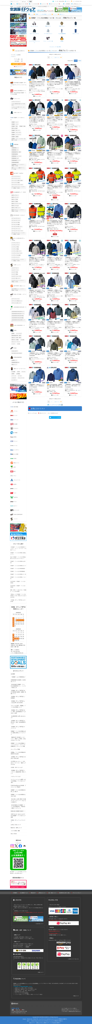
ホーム (13, 3)
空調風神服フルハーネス (16, 156)
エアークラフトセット (16, 176)
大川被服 (15, 432)
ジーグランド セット (16, 242)
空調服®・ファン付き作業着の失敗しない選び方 (18, 790)
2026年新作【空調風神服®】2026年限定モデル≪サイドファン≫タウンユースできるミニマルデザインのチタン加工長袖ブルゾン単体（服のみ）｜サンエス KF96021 (37, 84)
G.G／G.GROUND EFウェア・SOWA (17, 239)
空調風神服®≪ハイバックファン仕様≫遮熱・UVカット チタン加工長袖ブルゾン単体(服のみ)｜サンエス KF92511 (54, 153)
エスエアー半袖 (15, 272)
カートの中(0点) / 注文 (77, 1)
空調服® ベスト (15, 124)
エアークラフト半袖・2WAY (17, 180)
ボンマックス (16, 510)
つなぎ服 (22, 339)
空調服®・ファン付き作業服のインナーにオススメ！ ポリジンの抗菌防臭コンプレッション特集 (18, 745)
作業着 (15, 330)
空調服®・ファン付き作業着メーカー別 (18, 578)
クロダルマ (14, 377)
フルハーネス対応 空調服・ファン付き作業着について (18, 706)
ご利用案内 (67, 3)
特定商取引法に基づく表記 (64, 892)
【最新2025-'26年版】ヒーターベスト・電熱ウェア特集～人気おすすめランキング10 (18, 739)
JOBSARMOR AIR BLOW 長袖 (17, 317)
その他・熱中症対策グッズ (19, 325)
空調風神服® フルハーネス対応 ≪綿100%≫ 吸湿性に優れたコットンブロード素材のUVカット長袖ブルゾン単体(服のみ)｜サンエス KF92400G (37, 259)
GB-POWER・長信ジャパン (19, 285)
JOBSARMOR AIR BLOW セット (18, 311)
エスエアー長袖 (15, 274)
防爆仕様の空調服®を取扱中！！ (18, 811)
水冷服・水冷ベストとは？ (17, 767)
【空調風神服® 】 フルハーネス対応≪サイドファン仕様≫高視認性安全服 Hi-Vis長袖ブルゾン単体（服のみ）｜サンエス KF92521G (55, 187)
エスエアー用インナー (16, 278)
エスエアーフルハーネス (16, 276)
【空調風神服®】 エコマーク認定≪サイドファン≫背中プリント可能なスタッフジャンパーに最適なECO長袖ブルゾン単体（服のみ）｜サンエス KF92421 (73, 259)
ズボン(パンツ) (75, 33)
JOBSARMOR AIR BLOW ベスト (18, 313)
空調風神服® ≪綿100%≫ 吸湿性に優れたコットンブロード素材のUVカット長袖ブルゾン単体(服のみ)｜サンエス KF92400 (72, 222)
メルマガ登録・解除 (15, 830)
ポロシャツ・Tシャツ (16, 341)
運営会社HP (33, 892)
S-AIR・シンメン (17, 264)
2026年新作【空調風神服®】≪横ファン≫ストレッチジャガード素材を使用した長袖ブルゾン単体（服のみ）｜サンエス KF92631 (55, 83)
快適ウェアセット (15, 195)
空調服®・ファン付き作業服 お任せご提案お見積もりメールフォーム (18, 733)
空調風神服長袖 (15, 154)
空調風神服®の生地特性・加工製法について (18, 680)
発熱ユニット (14, 364)
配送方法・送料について (16, 827)
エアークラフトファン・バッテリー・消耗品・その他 (18, 187)
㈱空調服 (18, 373)
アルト (15, 475)
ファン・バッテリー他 (48, 41)
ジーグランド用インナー (16, 251)
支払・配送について (52, 892)
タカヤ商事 (16, 454)
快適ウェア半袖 (15, 199)
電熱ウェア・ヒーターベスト (20, 368)
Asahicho (16, 497)
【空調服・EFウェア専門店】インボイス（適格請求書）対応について (18, 772)
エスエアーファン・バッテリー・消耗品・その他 (18, 281)
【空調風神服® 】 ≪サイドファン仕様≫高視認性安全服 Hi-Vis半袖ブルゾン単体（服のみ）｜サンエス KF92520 (73, 186)
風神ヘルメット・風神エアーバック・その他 (18, 168)
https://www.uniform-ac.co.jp (20, 1011)
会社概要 (13, 674)
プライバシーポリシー (77, 892)
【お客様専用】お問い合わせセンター (18, 716)
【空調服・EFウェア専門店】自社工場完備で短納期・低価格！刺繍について (18, 692)
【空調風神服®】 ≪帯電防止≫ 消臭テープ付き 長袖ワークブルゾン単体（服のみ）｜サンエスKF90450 (73, 354)
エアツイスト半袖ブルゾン (17, 300)
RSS (12, 833)
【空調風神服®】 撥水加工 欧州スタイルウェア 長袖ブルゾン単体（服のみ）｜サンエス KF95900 (55, 323)
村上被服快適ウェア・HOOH (20, 192)
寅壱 (14, 471)
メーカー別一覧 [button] (34, 3)
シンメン (16, 518)
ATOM (15, 833)
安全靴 (15, 348)
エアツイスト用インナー (16, 302)
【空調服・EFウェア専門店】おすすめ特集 (18, 600)
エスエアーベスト (15, 270)
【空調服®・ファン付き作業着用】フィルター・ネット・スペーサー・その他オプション (18, 548)
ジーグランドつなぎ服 (16, 255)
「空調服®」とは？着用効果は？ (18, 677)
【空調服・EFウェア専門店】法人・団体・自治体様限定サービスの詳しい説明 (18, 711)
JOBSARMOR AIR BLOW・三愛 (18, 308)
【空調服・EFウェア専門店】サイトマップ (18, 727)
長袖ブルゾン (48, 26)
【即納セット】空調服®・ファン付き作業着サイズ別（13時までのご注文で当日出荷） (18, 596)
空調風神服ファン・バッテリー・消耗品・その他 (18, 165)
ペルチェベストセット (16, 101)
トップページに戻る (55, 417)
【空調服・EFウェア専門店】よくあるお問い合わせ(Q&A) (18, 701)
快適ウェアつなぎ (15, 205)
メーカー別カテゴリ (18, 402)
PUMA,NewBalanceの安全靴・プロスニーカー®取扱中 (18, 786)
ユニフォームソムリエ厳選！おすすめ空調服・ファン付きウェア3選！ (18, 781)
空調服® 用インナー (16, 130)
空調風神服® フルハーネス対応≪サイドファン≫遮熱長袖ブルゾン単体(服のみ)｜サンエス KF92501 (72, 153)
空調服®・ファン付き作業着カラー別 (18, 574)
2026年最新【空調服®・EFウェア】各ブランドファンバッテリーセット (18, 84)
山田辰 (15, 484)
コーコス (19, 375)
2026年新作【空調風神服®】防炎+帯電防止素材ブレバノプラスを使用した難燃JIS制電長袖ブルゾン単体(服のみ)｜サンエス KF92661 (37, 154)
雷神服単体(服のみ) (15, 362)
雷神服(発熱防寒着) (18, 357)
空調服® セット (15, 122)
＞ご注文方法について (39, 923)
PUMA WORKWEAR (18, 514)
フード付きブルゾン (48, 33)
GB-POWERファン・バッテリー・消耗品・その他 (18, 289)
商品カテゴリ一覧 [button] (22, 3)
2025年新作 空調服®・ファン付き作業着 (17, 582)
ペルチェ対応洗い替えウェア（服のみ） (18, 104)
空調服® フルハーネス (16, 132)
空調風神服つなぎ (15, 158)
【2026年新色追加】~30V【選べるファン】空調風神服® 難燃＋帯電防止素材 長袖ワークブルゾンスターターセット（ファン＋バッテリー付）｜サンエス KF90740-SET (55, 223)
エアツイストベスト (15, 298)
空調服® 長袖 (22, 126)
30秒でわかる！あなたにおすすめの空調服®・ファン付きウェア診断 (18, 815)
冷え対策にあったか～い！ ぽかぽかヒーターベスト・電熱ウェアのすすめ (18, 763)
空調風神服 (16, 144)
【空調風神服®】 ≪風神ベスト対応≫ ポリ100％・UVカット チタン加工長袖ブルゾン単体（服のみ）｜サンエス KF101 (37, 323)
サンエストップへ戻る (54, 46)
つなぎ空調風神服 (62, 33)
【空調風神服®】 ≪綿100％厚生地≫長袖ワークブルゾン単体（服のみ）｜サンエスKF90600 (72, 386)
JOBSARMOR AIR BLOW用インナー (18, 320)
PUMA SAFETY (15, 351)
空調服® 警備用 (15, 136)
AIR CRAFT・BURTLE (18, 173)
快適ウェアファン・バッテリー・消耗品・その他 (18, 210)
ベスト (75, 26)
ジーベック (14, 375)
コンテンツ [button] (44, 3)
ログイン (68, 1)
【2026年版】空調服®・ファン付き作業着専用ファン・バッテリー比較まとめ (18, 686)
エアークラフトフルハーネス (17, 184)
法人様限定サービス (24, 892)
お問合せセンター (77, 3)
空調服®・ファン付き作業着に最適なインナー (18, 553)
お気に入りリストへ (19, 66)
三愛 (14, 467)
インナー (13, 343)
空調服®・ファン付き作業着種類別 (17, 568)
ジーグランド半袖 (15, 246)
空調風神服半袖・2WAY (16, 152)
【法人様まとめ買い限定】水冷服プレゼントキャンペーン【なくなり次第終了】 (18, 800)
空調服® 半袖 (14, 126)
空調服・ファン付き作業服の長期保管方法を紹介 (18, 753)
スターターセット (34, 26)
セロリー (15, 505)
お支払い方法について (16, 824)
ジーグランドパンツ (15, 257)
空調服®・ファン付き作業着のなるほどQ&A (18, 795)
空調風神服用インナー (16, 160)
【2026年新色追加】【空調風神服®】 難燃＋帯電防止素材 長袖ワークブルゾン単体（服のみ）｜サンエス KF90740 (55, 386)
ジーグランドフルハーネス (17, 253)
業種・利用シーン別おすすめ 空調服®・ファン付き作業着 (18, 590)
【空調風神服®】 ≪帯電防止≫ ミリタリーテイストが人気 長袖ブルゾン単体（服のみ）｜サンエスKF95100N (55, 354)
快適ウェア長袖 (15, 201)
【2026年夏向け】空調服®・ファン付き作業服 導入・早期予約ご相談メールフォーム (18, 806)
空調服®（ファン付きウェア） (17, 118)
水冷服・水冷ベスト (18, 112)
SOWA (18, 371)
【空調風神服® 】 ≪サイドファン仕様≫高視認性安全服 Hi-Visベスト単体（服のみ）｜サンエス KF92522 (37, 222)
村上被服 (13, 371)
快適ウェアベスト (15, 197)
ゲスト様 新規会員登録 (59, 1)
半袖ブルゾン (62, 26)
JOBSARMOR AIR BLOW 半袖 (17, 315)
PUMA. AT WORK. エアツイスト (18, 295)
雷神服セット (14, 360)
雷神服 (61, 41)
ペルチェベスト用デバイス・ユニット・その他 (18, 108)
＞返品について (76, 995)
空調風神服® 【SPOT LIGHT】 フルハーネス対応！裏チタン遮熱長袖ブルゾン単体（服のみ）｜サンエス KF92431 (37, 291)
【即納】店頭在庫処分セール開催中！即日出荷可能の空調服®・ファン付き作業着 (18, 92)
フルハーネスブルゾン (34, 33)
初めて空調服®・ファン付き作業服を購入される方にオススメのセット (18, 557)
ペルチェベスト (17, 98)
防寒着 (13, 333)
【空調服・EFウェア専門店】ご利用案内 (18, 697)
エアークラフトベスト (16, 178)
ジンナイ (15, 488)
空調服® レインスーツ (16, 134)
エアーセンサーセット (16, 218)
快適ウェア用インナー (16, 207)
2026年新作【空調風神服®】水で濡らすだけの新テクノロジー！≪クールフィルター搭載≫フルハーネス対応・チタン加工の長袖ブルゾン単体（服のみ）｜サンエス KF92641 (37, 119)
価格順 (79, 60)
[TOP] (23, 9)
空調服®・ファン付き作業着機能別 (17, 571)
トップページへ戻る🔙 (56, 404)
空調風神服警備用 (15, 162)
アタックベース (21, 377)
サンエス (23, 371)
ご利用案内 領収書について (54, 934)
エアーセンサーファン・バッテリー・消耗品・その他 (18, 233)
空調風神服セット (15, 147)
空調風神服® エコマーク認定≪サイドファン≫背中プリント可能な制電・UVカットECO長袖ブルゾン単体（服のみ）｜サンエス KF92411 (55, 259)
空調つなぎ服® (14, 128)
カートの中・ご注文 (17, 64)
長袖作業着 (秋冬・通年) (16, 335)
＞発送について (40, 972)
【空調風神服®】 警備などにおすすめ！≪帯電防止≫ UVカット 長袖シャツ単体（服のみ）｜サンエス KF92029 (72, 291)
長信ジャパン (16, 462)
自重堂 (13, 373)
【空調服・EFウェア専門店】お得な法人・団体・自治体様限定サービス (18, 722)
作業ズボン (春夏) (15, 339)
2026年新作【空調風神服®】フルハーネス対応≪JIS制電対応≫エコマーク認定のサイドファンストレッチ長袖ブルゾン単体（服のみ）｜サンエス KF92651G (72, 119)
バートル (15, 411)
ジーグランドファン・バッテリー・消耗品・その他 (18, 260)
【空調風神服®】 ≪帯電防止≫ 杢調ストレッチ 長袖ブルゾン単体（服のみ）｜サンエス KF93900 (73, 323)
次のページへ (57, 57)
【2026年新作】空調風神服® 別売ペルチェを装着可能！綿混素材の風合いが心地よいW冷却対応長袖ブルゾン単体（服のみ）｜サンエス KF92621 (72, 83)
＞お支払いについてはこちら (73, 958)
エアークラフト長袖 (15, 182)
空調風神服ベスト (15, 149)
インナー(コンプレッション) (34, 42)
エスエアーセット (15, 267)
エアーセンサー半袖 (15, 222)
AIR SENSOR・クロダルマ (19, 215)
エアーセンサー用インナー (17, 226)
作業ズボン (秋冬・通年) (16, 337)
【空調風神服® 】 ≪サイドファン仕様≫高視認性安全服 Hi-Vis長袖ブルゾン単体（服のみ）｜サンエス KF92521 (37, 186)
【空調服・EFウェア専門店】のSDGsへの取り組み (18, 757)
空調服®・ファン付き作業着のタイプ (18, 565)
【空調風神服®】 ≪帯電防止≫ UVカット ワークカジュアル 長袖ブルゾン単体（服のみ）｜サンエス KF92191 (54, 291)
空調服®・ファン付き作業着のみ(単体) (17, 562)
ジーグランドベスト (15, 244)
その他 (18, 343)
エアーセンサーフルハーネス (17, 230)
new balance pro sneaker (17, 353)
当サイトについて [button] (54, 3)
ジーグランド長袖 (15, 249)
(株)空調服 (16, 406)
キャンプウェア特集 (15, 749)
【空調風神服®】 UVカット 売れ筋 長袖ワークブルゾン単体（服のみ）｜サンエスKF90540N (37, 354)
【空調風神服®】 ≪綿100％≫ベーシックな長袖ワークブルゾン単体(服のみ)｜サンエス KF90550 (37, 386)
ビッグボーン (14, 380)
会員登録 (18, 54)
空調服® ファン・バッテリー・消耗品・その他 (18, 139)
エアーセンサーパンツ (16, 228)
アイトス (15, 441)
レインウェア (18, 333)
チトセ (15, 501)
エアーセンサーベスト (16, 220)
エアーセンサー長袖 (15, 224)
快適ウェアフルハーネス (16, 203)
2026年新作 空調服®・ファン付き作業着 (17, 586)
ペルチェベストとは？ (16, 776)
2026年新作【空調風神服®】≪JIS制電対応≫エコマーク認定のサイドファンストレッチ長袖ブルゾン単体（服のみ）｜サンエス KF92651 (55, 118)
